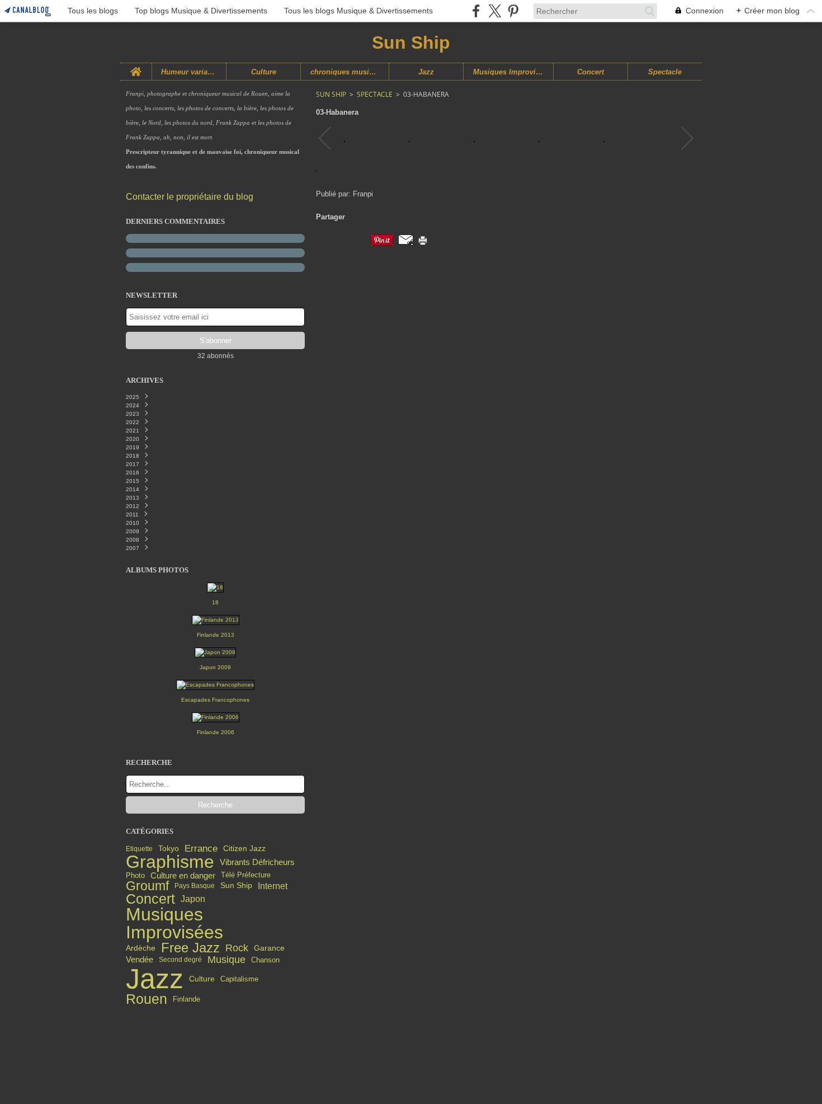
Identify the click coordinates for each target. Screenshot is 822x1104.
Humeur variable (189, 72)
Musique (226, 960)
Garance (269, 948)
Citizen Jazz (244, 848)
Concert (590, 72)
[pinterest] (513, 10)
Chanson (265, 960)
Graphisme (170, 862)
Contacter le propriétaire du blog (189, 196)
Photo (135, 875)
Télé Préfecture (246, 875)
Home (136, 67)
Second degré (180, 959)
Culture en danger (182, 875)
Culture (263, 72)
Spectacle (665, 72)
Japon (193, 899)
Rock (236, 948)
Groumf (147, 886)
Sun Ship (236, 886)
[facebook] (476, 10)
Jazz (426, 72)
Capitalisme (239, 979)
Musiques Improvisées (508, 72)
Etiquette (139, 848)
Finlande (186, 999)
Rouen (146, 1000)
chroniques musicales (344, 72)
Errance (201, 848)
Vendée (139, 960)
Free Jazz (190, 948)
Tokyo (168, 849)
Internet (272, 885)
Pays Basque (194, 885)
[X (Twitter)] (495, 10)
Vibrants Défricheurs (257, 862)
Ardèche (140, 948)
